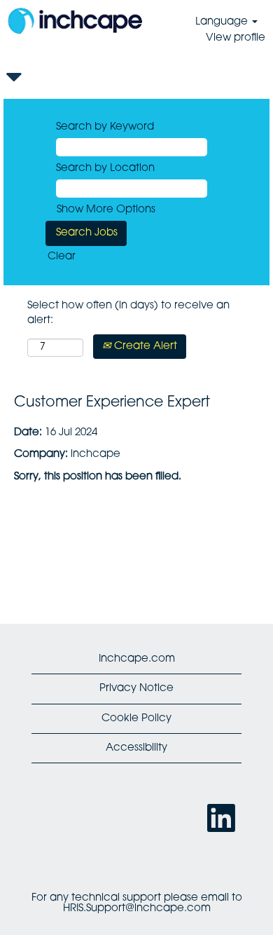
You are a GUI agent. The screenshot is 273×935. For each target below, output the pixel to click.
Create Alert (144, 346)
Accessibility (136, 748)
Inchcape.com (137, 659)
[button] (136, 78)
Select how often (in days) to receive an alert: (128, 313)
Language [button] (223, 22)
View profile (235, 38)
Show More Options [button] (106, 210)
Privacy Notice (136, 688)
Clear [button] (62, 257)
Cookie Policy (137, 719)
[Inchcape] (75, 21)
